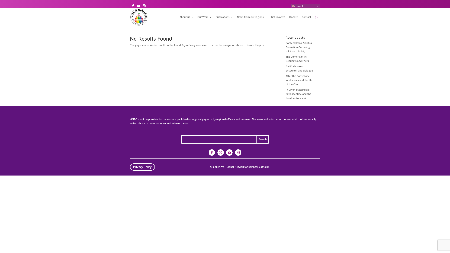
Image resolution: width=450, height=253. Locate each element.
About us (185, 17)
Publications (223, 17)
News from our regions (250, 17)
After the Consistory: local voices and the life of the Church (299, 80)
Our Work (202, 17)
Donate (293, 17)
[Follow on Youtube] (138, 6)
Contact (306, 17)
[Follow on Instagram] (144, 6)
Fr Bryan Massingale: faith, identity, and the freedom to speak (298, 94)
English (299, 6)
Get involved (278, 17)
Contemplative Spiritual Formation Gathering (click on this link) (299, 47)
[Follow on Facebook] (133, 6)
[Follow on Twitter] (220, 152)
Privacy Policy (142, 167)
